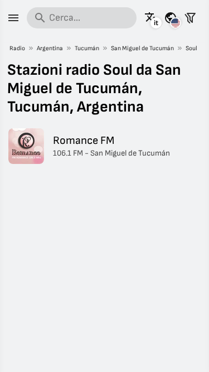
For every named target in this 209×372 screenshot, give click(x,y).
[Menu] (13, 17)
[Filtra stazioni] (190, 17)
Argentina (50, 48)
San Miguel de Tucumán (142, 48)
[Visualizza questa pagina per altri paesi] (170, 17)
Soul (191, 48)
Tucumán (87, 48)
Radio (17, 48)
